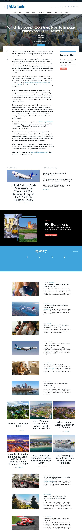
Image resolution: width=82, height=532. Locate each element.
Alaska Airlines (47, 351)
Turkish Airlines (47, 309)
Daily (45, 323)
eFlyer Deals (46, 475)
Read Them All (46, 189)
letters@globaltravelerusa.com (39, 152)
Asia (20, 12)
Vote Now (51, 7)
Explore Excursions (51, 235)
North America (58, 12)
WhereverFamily (14, 0)
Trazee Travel (7, 0)
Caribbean (26, 12)
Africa (15, 12)
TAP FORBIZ (51, 368)
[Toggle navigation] (4, 6)
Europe (33, 12)
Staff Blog (56, 7)
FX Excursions (22, 0)
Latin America (41, 12)
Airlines (20, 202)
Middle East (49, 12)
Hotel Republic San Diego (49, 481)
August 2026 (46, 282)
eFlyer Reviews (15, 430)
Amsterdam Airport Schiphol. (45, 122)
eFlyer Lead (41, 45)
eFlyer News (61, 431)
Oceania (67, 12)
